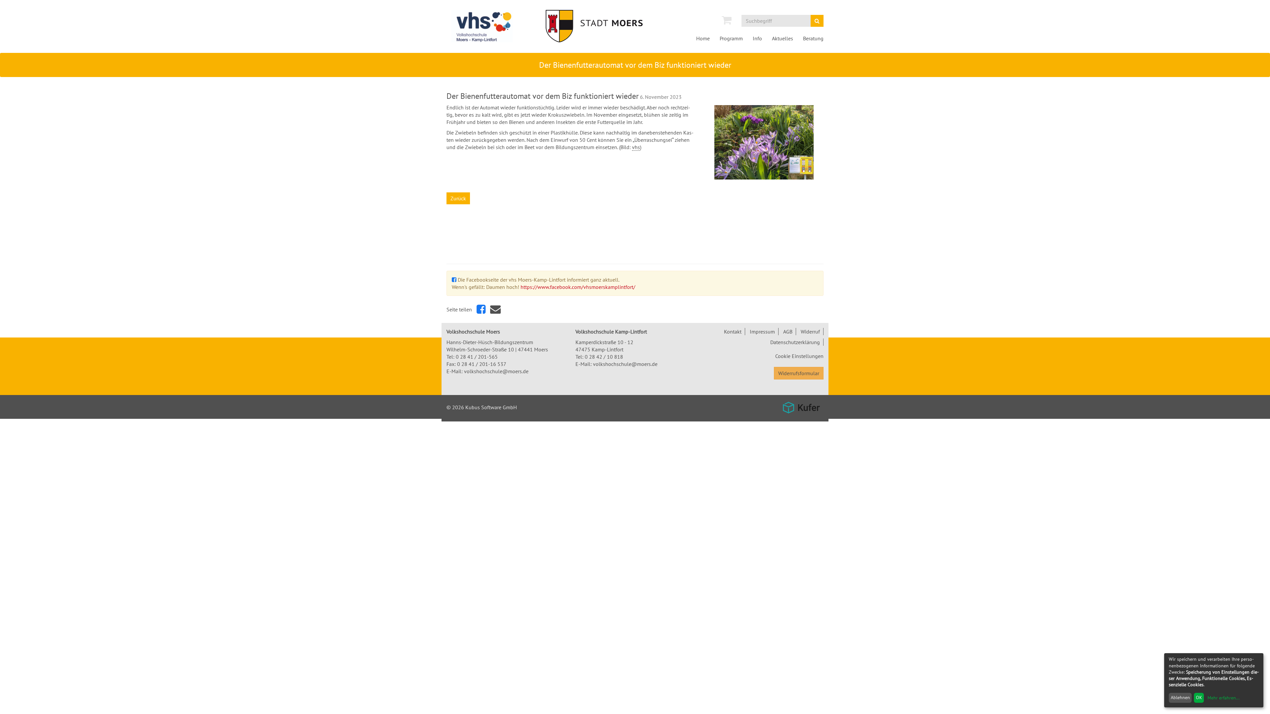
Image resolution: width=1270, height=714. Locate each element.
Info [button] (757, 38)
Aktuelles (782, 38)
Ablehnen (1180, 697)
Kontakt (732, 331)
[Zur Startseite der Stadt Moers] (603, 26)
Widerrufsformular (798, 373)
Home (703, 38)
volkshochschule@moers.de (496, 371)
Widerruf (810, 331)
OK (1199, 697)
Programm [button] (731, 38)
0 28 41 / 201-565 (477, 356)
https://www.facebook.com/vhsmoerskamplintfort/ (578, 287)
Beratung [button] (813, 38)
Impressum (762, 331)
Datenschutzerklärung (795, 342)
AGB (787, 331)
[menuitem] (727, 20)
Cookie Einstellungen (799, 356)
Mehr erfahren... (1223, 698)
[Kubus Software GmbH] (801, 407)
